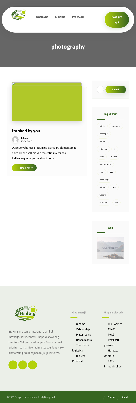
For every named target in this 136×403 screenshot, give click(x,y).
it (114, 149)
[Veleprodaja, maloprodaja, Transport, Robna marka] (19, 15)
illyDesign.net (48, 397)
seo (111, 172)
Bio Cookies (115, 323)
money (114, 156)
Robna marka (84, 339)
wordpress (104, 202)
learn (102, 156)
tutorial (103, 187)
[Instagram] (22, 364)
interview (103, 149)
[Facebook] (12, 364)
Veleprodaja (83, 329)
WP (116, 202)
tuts (114, 187)
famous (103, 141)
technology (104, 179)
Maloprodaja (83, 334)
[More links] (97, 17)
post (101, 172)
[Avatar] (15, 139)
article (102, 126)
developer (104, 134)
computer (116, 126)
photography (105, 164)
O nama (80, 323)
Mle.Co (112, 329)
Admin (24, 138)
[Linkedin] (32, 364)
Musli (111, 334)
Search (115, 89)
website (103, 195)
